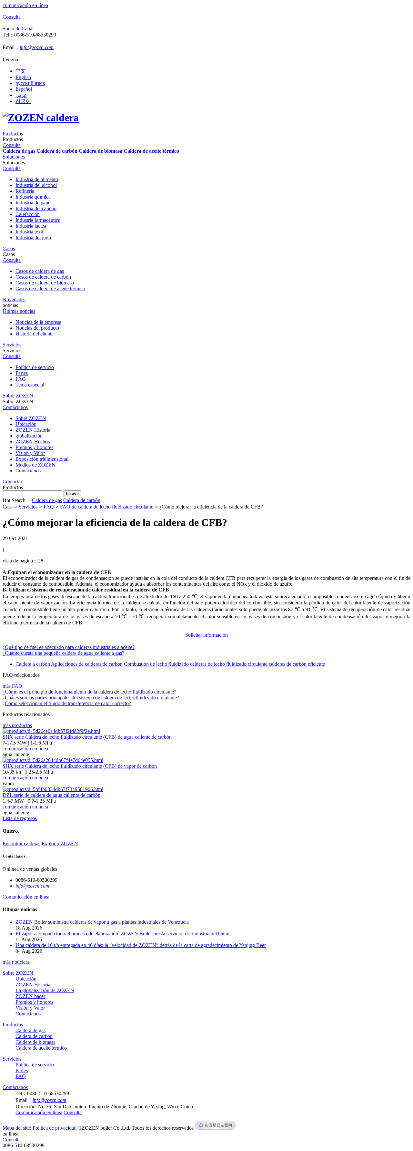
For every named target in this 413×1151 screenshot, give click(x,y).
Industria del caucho (35, 208)
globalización (29, 435)
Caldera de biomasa (35, 1042)
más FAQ (12, 686)
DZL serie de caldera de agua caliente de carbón (51, 795)
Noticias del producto (37, 328)
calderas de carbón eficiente (297, 664)
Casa (8, 506)
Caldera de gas (47, 500)
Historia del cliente (34, 333)
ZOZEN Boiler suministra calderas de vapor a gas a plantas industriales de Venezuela (102, 922)
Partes (21, 373)
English (23, 77)
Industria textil (30, 231)
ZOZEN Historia (32, 430)
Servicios (28, 506)
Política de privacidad (54, 1128)
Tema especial (29, 384)
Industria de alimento (36, 179)
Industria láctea (30, 226)
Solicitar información (206, 635)
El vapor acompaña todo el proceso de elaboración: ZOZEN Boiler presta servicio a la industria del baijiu (122, 933)
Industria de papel (33, 202)
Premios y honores (34, 447)
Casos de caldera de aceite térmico (50, 288)
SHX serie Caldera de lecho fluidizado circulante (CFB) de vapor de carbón (80, 766)
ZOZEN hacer (30, 996)
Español (23, 89)
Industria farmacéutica (37, 220)
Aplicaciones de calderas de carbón (87, 664)
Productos (13, 1024)
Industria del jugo (33, 237)
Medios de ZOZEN (35, 465)
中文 (20, 71)
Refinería (24, 191)
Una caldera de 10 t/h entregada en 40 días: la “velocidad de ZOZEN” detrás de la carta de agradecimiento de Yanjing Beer (140, 945)
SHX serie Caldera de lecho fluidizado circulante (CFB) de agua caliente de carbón (87, 737)
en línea (10, 1133)
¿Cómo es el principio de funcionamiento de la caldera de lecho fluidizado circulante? (89, 691)
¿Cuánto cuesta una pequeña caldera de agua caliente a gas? (63, 653)
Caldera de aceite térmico (41, 1048)
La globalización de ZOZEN (44, 990)
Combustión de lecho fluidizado (156, 664)
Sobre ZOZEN (30, 418)
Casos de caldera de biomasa (44, 282)
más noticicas (16, 962)
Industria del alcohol (36, 185)
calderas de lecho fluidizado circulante (228, 664)
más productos (17, 725)
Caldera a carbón (32, 664)
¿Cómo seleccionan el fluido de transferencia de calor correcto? (67, 703)
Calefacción (27, 214)
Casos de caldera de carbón (43, 277)
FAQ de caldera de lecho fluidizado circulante (106, 506)
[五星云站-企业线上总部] (215, 1128)
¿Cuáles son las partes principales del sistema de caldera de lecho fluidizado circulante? (91, 697)
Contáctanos (28, 470)
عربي (21, 95)
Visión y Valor (30, 453)
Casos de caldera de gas (39, 271)
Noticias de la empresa (38, 322)
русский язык (30, 83)
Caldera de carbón (81, 500)
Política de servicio (34, 367)
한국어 (23, 101)
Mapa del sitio (17, 1128)
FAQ (20, 379)
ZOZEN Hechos (32, 441)
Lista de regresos (20, 818)
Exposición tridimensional (41, 459)
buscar (72, 493)
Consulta (12, 1139)
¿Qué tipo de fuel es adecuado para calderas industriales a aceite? (69, 647)
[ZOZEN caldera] (41, 117)
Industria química (33, 197)
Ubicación (25, 424)
